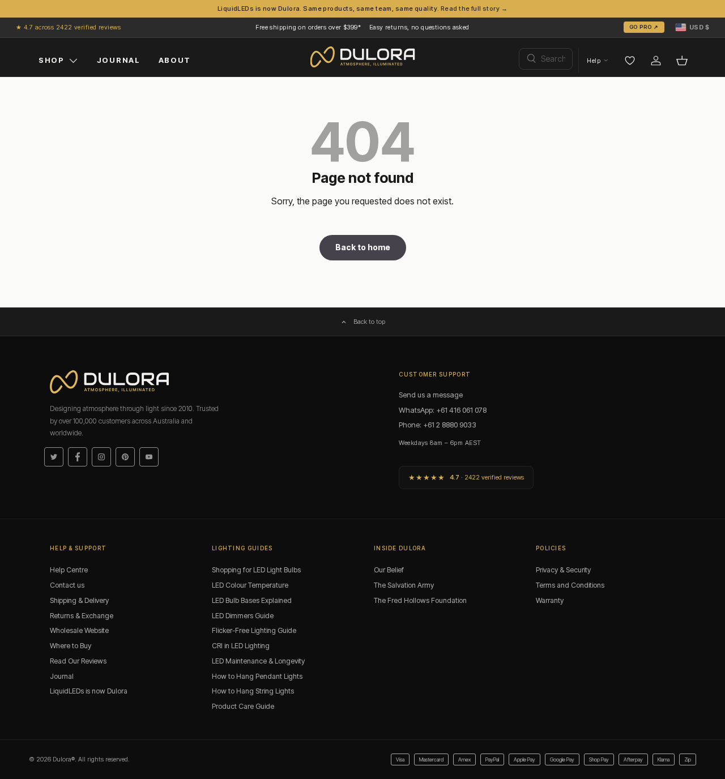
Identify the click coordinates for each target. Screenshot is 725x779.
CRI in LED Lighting (241, 645)
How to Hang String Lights (253, 691)
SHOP (52, 60)
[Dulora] (362, 57)
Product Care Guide (243, 706)
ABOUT (175, 60)
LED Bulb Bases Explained (252, 600)
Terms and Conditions (570, 585)
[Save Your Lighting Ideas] (629, 60)
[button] (692, 27)
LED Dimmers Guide (243, 615)
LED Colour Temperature (250, 585)
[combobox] (546, 59)
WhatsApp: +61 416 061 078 (443, 409)
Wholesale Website (79, 630)
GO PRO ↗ (644, 27)
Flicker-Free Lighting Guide (254, 630)
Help (593, 61)
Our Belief (389, 570)
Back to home (362, 247)
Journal (62, 676)
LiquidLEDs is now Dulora (88, 691)
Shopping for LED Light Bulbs (256, 570)
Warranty (550, 600)
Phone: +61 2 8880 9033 (437, 424)
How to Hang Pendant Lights (257, 676)
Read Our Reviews (78, 661)
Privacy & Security (563, 570)
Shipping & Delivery (79, 600)
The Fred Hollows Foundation (420, 600)
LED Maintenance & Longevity (258, 661)
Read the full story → (474, 8)
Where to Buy (70, 645)
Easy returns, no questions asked (419, 27)
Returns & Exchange (81, 615)
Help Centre (69, 570)
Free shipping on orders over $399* (308, 27)
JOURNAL (118, 60)
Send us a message (431, 394)
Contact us (67, 585)
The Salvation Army (404, 585)
